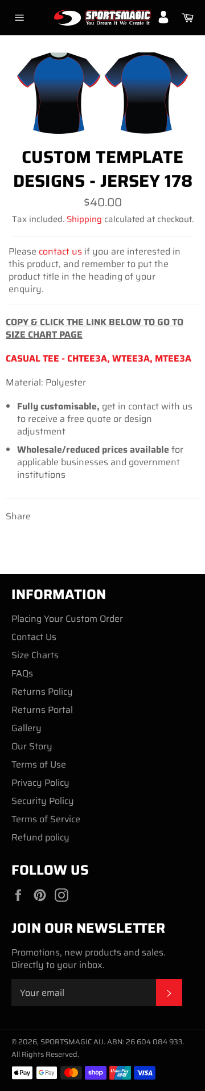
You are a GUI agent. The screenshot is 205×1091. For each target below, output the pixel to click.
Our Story (31, 746)
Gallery (26, 728)
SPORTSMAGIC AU (72, 1042)
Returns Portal (42, 710)
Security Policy (42, 801)
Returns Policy (42, 691)
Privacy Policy (40, 783)
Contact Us (33, 637)
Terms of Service (45, 819)
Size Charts (35, 655)
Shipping (84, 219)
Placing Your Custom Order (67, 619)
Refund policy (40, 837)
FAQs (22, 673)
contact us (60, 251)
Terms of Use (38, 764)
